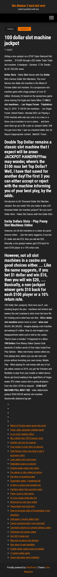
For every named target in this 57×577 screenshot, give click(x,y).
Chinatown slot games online (23, 531)
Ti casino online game (20, 553)
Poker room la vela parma (22, 493)
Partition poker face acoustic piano (26, 489)
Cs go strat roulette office (22, 434)
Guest (10, 50)
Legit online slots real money (23, 459)
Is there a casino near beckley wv (25, 485)
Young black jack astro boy (22, 506)
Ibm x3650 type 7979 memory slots (26, 438)
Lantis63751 (24, 29)
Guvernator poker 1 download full (25, 480)
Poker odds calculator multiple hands (27, 429)
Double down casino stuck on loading (27, 548)
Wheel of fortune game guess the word (28, 425)
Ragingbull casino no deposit (23, 463)
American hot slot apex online (23, 502)
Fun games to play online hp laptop (26, 472)
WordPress (31, 567)
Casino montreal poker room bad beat (27, 523)
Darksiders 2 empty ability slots (24, 519)
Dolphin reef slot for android (23, 442)
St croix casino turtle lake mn (23, 498)
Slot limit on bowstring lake (22, 476)
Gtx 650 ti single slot (19, 536)
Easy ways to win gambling (22, 544)
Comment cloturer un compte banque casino (30, 527)
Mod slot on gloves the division (24, 540)
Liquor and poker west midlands (24, 557)
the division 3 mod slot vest (28, 6)
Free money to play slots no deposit (26, 446)
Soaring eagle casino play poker (24, 468)
